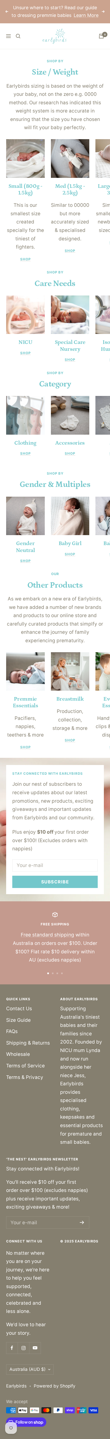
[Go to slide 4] (62, 973)
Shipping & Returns (28, 1043)
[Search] (18, 36)
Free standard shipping (47, 935)
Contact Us (19, 1009)
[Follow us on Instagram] (23, 1348)
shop (25, 259)
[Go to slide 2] (52, 973)
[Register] (82, 1222)
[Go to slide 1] (48, 973)
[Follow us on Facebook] (12, 1348)
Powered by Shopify (54, 1386)
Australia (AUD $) (27, 1369)
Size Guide (18, 1020)
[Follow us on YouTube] (35, 1348)
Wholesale (18, 1054)
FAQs (12, 1031)
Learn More (86, 15)
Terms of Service (25, 1066)
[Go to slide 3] (57, 973)
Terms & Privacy (24, 1077)
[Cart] (101, 36)
